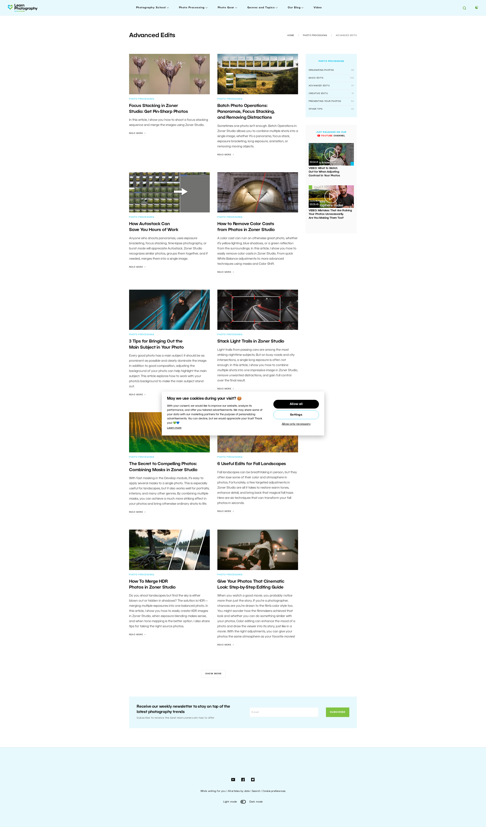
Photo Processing (192, 8)
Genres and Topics (261, 8)
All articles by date (239, 791)
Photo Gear (226, 8)
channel (332, 136)
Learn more (174, 428)
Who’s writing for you (213, 791)
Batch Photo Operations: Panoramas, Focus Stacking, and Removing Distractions (246, 112)
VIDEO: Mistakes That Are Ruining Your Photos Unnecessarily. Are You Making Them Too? (330, 214)
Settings (296, 415)
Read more (136, 133)
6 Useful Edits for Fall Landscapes (251, 464)
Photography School (151, 8)
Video (318, 8)
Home (290, 35)
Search (256, 791)
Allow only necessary (296, 424)
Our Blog (294, 8)
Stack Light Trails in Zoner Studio (251, 341)
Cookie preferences (274, 791)
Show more (213, 674)
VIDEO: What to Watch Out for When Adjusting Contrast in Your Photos (324, 172)
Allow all (296, 404)
